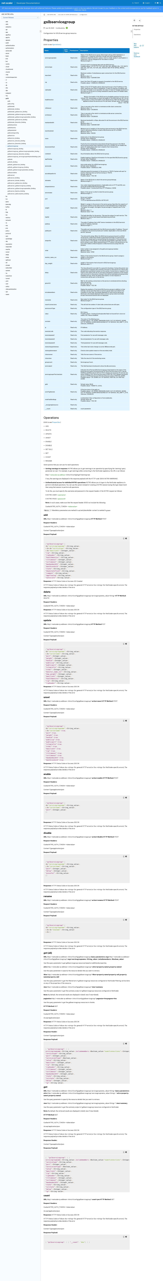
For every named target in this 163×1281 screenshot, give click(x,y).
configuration (83, 14)
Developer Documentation (28, 3)
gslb (9, 101)
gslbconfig (11, 104)
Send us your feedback (137, 54)
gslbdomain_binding (14, 109)
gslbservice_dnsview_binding (16, 141)
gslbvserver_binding (14, 178)
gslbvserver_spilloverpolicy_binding (18, 193)
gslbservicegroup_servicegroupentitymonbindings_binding (24, 156)
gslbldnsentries (12, 125)
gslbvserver (11, 175)
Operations (56, 44)
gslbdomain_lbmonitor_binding (17, 122)
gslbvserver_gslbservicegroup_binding (19, 185)
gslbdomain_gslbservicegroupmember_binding (22, 117)
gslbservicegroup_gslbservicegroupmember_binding (23, 151)
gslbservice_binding (14, 138)
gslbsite (10, 159)
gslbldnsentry (12, 127)
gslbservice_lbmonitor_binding (17, 143)
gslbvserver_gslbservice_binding (17, 183)
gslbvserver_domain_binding (16, 180)
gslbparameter (12, 130)
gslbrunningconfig (13, 133)
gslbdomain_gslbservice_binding (17, 111)
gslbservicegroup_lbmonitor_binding (18, 154)
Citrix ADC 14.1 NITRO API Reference (67, 14)
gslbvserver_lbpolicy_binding (16, 191)
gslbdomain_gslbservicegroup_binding (19, 114)
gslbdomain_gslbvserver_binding (17, 119)
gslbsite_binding (12, 162)
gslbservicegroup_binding (15, 148)
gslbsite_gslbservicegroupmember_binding (20, 170)
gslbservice (11, 135)
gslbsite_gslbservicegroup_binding (18, 167)
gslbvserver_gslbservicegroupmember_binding (22, 188)
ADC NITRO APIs (51, 14)
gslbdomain (11, 106)
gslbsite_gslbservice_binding (16, 164)
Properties (56, 422)
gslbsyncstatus (12, 172)
